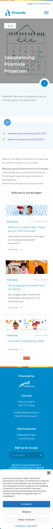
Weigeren (26, 512)
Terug (10, 26)
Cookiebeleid (20, 526)
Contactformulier (26, 438)
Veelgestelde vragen (26, 434)
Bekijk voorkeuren (26, 519)
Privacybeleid (31, 526)
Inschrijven (40, 455)
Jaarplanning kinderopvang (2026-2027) (26, 133)
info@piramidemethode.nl (26, 412)
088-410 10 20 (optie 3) (26, 416)
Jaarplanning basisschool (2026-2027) (25, 139)
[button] (48, 472)
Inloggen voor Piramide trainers (38, 4)
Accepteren (26, 504)
